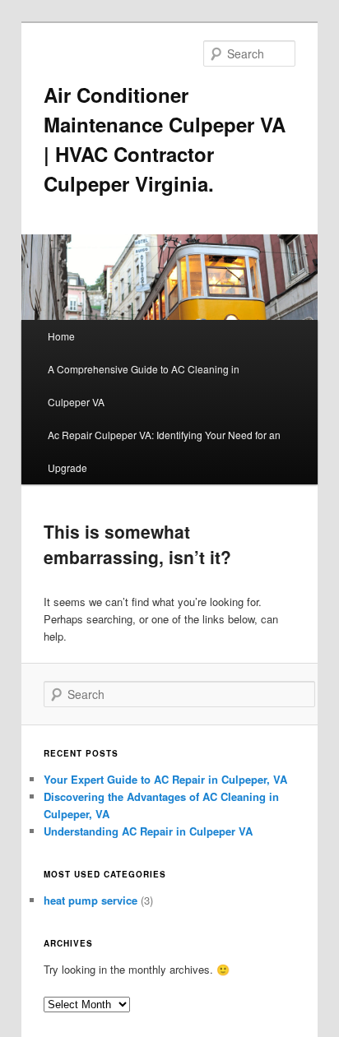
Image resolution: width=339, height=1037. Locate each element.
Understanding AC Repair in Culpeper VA (148, 831)
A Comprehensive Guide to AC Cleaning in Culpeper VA (143, 385)
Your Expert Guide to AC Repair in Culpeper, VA (165, 779)
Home (61, 336)
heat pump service (90, 900)
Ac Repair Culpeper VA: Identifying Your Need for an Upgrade (164, 451)
